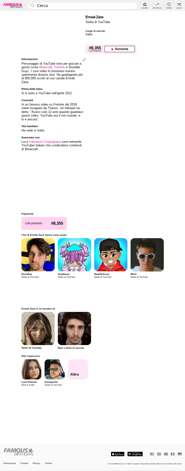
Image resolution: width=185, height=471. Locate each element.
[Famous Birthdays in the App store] (117, 454)
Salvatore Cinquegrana (45, 141)
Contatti (24, 463)
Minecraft (45, 67)
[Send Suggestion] (84, 60)
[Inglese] (152, 454)
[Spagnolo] (159, 454)
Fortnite (59, 67)
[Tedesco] (180, 454)
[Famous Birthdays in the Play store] (135, 454)
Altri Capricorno (30, 356)
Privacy (36, 463)
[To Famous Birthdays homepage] (13, 5)
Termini (48, 463)
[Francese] (173, 454)
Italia (89, 34)
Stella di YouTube (98, 22)
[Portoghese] (166, 454)
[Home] (47, 452)
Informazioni (9, 463)
